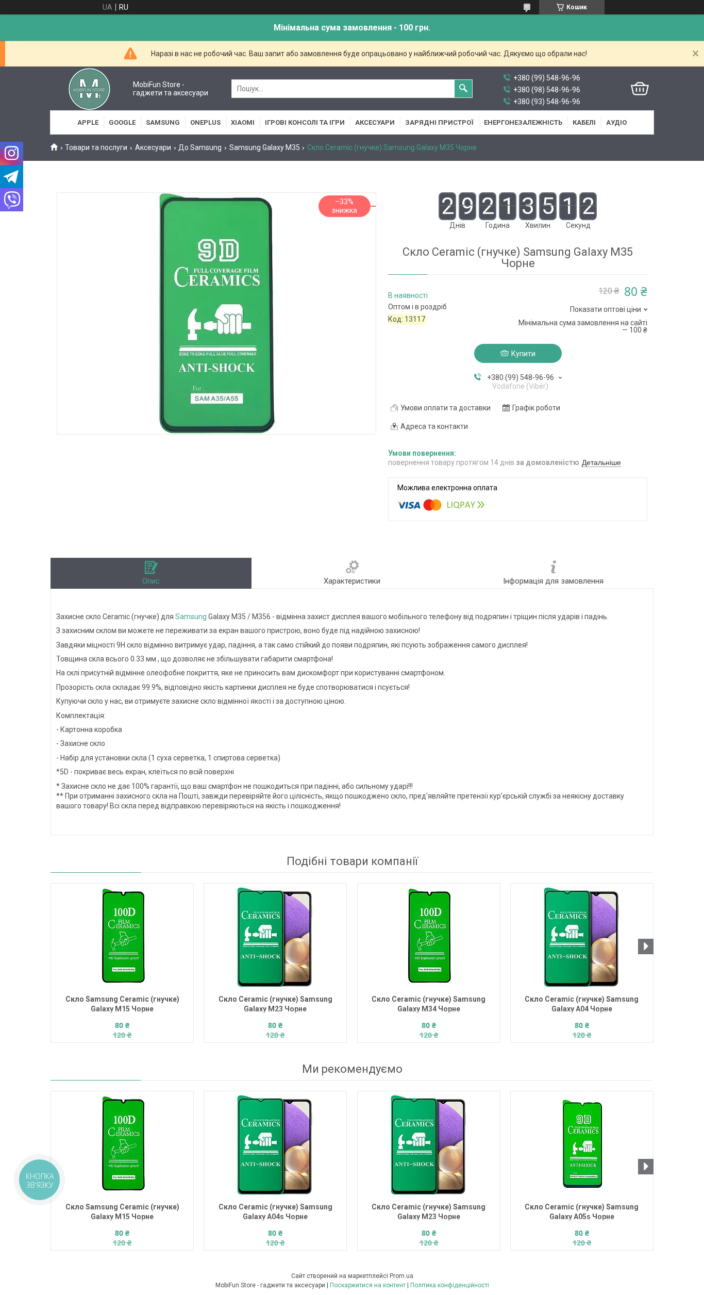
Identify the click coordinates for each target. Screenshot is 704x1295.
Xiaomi (243, 122)
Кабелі (584, 122)
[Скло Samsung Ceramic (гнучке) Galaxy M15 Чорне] (122, 937)
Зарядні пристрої (439, 122)
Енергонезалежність (523, 122)
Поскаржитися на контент (368, 1285)
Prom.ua (401, 1276)
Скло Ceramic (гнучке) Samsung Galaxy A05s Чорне (582, 1212)
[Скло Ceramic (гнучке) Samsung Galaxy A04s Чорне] (275, 1145)
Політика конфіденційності (449, 1285)
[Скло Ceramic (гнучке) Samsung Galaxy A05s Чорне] (581, 1145)
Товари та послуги (96, 147)
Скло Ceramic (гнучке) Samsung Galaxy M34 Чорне (428, 1004)
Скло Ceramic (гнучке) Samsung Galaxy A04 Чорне (582, 1004)
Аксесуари (375, 122)
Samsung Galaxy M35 (264, 147)
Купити (523, 354)
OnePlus (205, 122)
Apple (87, 122)
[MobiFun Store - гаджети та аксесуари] (89, 89)
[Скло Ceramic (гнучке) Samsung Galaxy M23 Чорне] (275, 937)
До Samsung (200, 147)
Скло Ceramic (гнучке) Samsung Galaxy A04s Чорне (275, 1212)
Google (122, 122)
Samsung (163, 122)
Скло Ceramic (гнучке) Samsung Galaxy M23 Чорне (275, 1004)
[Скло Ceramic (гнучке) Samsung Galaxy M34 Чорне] (428, 937)
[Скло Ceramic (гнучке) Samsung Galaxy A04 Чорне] (581, 937)
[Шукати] (463, 88)
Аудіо (616, 122)
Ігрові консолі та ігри (305, 122)
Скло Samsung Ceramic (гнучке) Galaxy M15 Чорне (122, 1004)
